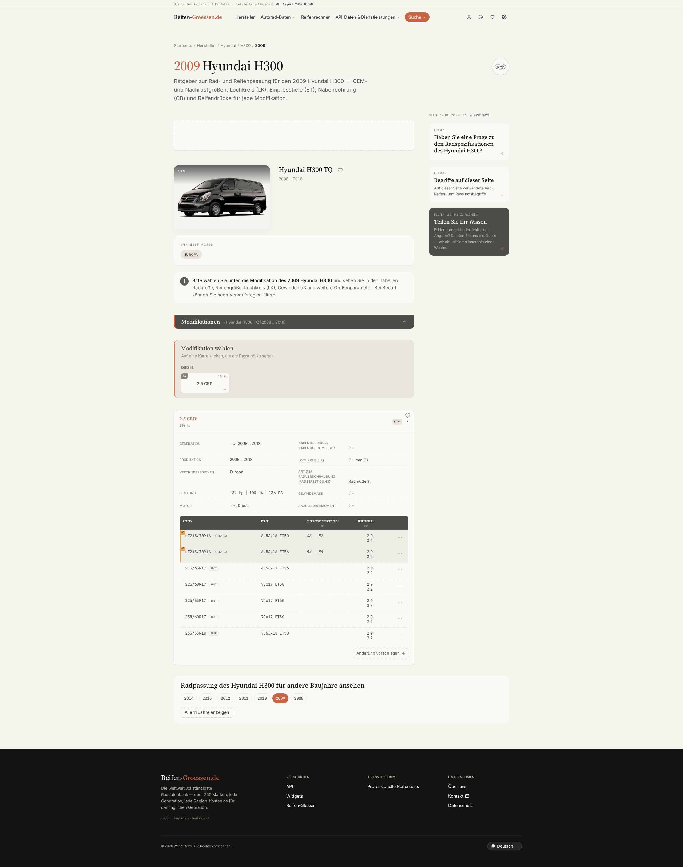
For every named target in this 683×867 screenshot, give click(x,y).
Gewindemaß (310, 494)
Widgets (294, 796)
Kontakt (455, 796)
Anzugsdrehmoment (317, 506)
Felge (265, 521)
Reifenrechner (315, 17)
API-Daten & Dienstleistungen (365, 17)
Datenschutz (460, 805)
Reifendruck (366, 521)
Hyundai (228, 45)
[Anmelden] (469, 17)
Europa (191, 254)
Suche (414, 17)
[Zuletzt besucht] (481, 17)
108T (214, 601)
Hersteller (245, 17)
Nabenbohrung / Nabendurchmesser (316, 445)
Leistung (188, 493)
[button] (294, 322)
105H (214, 633)
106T (214, 568)
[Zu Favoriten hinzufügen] (340, 170)
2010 (262, 698)
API (289, 786)
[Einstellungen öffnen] (504, 17)
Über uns (457, 786)
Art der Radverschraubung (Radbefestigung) (316, 476)
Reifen (187, 521)
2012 (225, 698)
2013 (207, 698)
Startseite (183, 45)
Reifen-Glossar (301, 805)
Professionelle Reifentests (393, 786)
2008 (298, 698)
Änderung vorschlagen (380, 653)
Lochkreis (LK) (248, 89)
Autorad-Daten (276, 17)
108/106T (221, 536)
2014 (188, 698)
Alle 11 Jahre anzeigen (207, 712)
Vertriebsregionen (197, 472)
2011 (243, 698)
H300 (245, 45)
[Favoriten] (492, 17)
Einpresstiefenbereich (322, 521)
